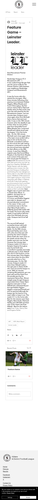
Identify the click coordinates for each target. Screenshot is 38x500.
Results (5, 471)
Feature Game (14, 369)
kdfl (9, 321)
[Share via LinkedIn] (17, 335)
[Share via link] (21, 335)
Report (16, 12)
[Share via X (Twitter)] (12, 335)
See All (29, 348)
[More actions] (30, 22)
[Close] (35, 489)
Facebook (6, 475)
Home (5, 467)
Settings (10, 497)
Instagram (6, 477)
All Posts (8, 12)
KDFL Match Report (18, 321)
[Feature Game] (19, 358)
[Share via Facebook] (8, 335)
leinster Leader (12, 325)
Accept (28, 497)
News (22, 12)
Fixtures (5, 469)
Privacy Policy (7, 485)
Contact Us (7, 483)
